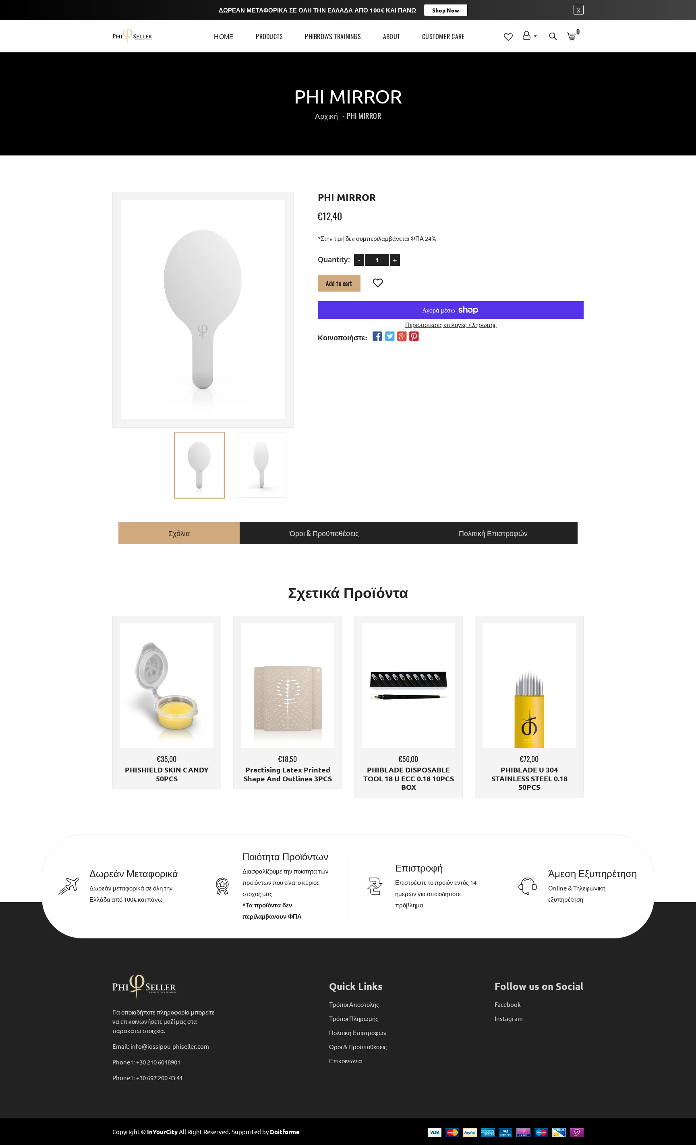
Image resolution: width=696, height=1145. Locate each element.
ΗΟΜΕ (224, 36)
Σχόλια (179, 533)
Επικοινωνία (345, 1060)
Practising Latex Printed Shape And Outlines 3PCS (288, 774)
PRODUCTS (269, 36)
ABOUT (391, 36)
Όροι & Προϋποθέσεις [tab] (324, 533)
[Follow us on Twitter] (389, 336)
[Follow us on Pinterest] (414, 336)
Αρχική (326, 115)
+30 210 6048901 (158, 1062)
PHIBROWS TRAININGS (333, 36)
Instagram (509, 1018)
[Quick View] (187, 697)
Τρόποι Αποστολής (354, 1004)
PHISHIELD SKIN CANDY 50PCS (167, 774)
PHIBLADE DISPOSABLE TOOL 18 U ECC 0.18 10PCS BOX (408, 778)
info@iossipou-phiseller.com (169, 1046)
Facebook (508, 1004)
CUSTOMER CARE (443, 36)
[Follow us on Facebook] (377, 336)
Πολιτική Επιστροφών (358, 1032)
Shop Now (445, 10)
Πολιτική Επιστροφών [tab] (493, 533)
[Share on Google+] (402, 336)
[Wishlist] (378, 283)
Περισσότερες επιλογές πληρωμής (451, 324)
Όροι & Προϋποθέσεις (358, 1046)
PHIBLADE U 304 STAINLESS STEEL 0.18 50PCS (529, 778)
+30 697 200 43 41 (159, 1077)
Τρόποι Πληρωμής (353, 1018)
